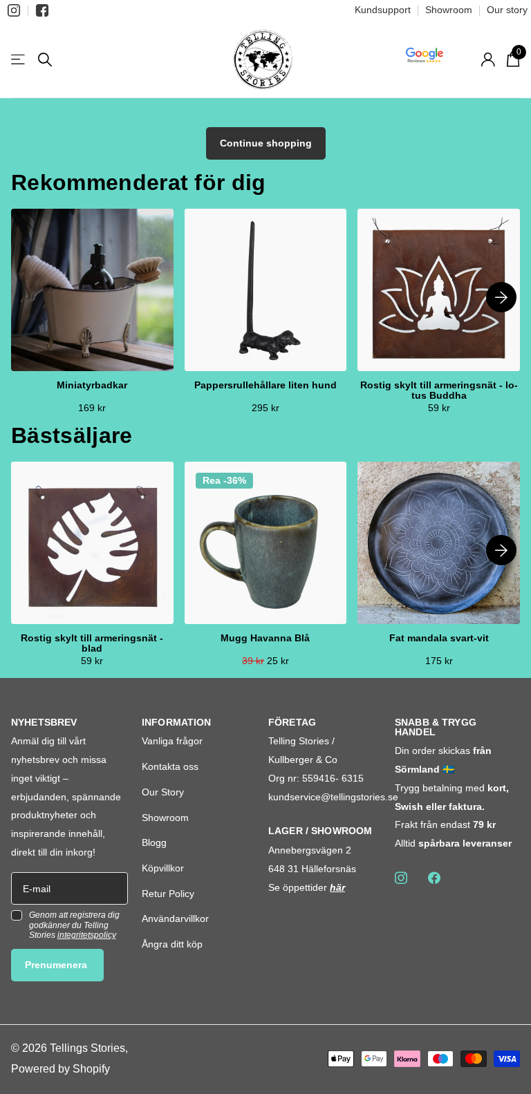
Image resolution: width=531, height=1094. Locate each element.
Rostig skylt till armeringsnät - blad (92, 643)
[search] (45, 59)
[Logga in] (488, 59)
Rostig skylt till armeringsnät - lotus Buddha (439, 390)
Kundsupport (383, 9)
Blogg (154, 842)
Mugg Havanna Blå (265, 638)
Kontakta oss (170, 766)
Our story (507, 9)
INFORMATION (177, 722)
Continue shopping (266, 143)
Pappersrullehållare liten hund (265, 385)
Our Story (163, 792)
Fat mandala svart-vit (439, 638)
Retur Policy (168, 893)
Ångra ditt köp (172, 944)
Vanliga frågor (172, 740)
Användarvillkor (175, 918)
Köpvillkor (163, 868)
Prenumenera (57, 964)
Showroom (448, 9)
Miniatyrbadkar (92, 385)
